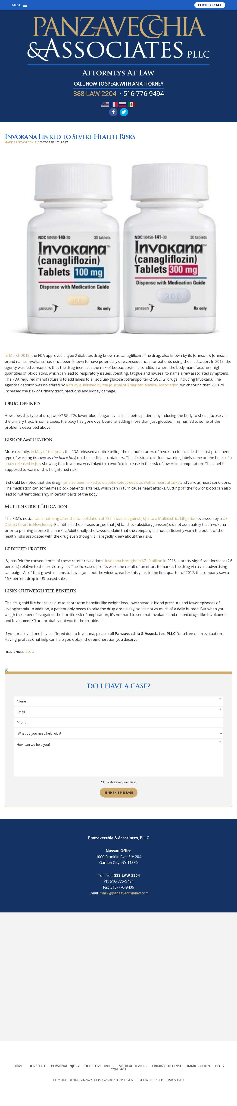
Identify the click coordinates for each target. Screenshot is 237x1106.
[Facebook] (113, 111)
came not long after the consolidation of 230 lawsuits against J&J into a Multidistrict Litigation (115, 518)
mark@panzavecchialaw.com (124, 893)
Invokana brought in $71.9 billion (133, 560)
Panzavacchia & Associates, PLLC (104, 1080)
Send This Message (118, 793)
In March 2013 (17, 355)
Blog (30, 652)
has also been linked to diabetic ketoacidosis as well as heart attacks (120, 482)
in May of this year (47, 451)
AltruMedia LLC (142, 1080)
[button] (19, 5)
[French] (114, 104)
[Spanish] (132, 104)
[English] (105, 104)
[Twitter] (124, 111)
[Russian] (123, 104)
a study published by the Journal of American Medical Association (122, 385)
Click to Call (210, 5)
